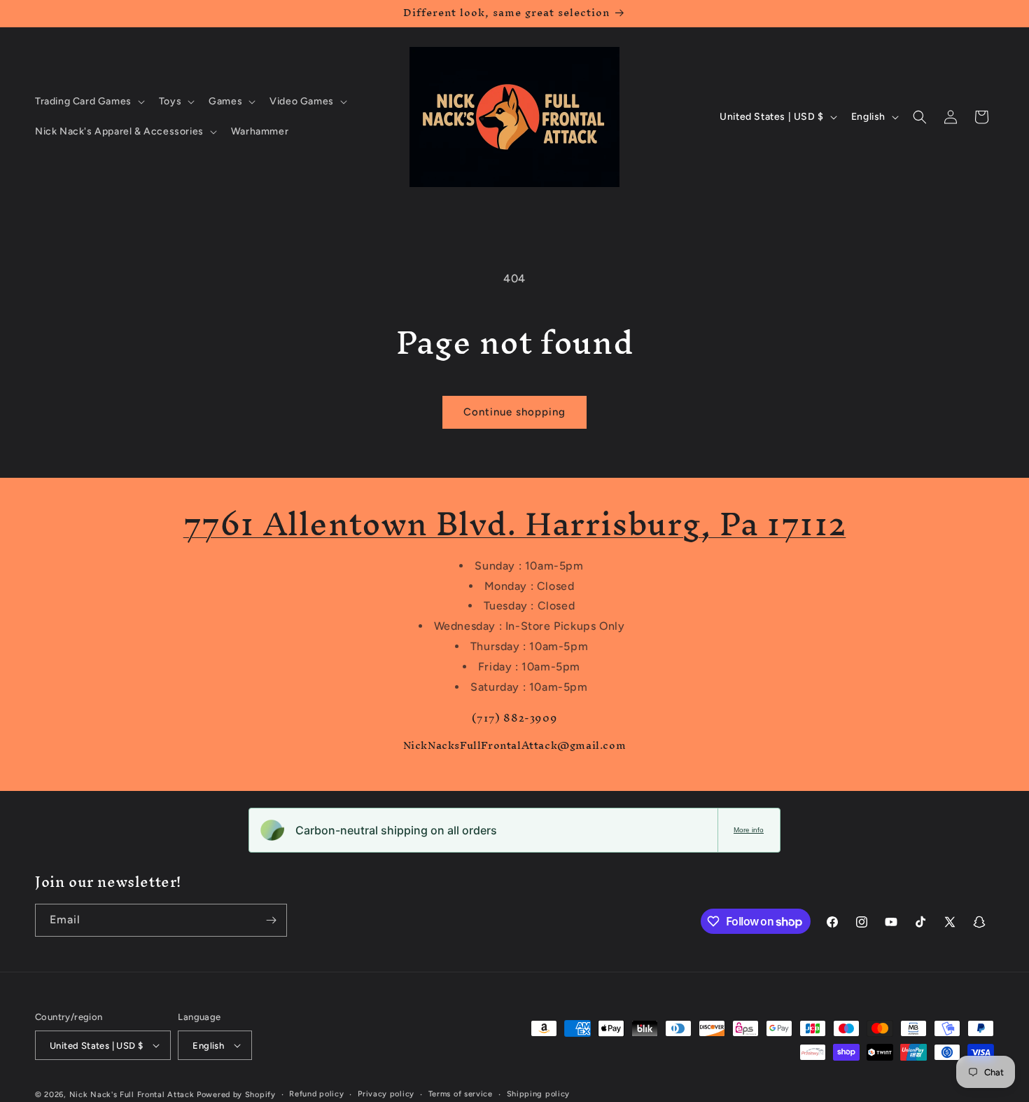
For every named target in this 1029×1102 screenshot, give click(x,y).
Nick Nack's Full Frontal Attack (132, 1094)
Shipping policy (538, 1093)
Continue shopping (514, 412)
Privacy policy (386, 1093)
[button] (88, 101)
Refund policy (316, 1093)
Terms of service (460, 1093)
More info (749, 830)
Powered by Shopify (236, 1094)
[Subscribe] (270, 920)
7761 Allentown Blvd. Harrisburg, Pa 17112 (514, 524)
